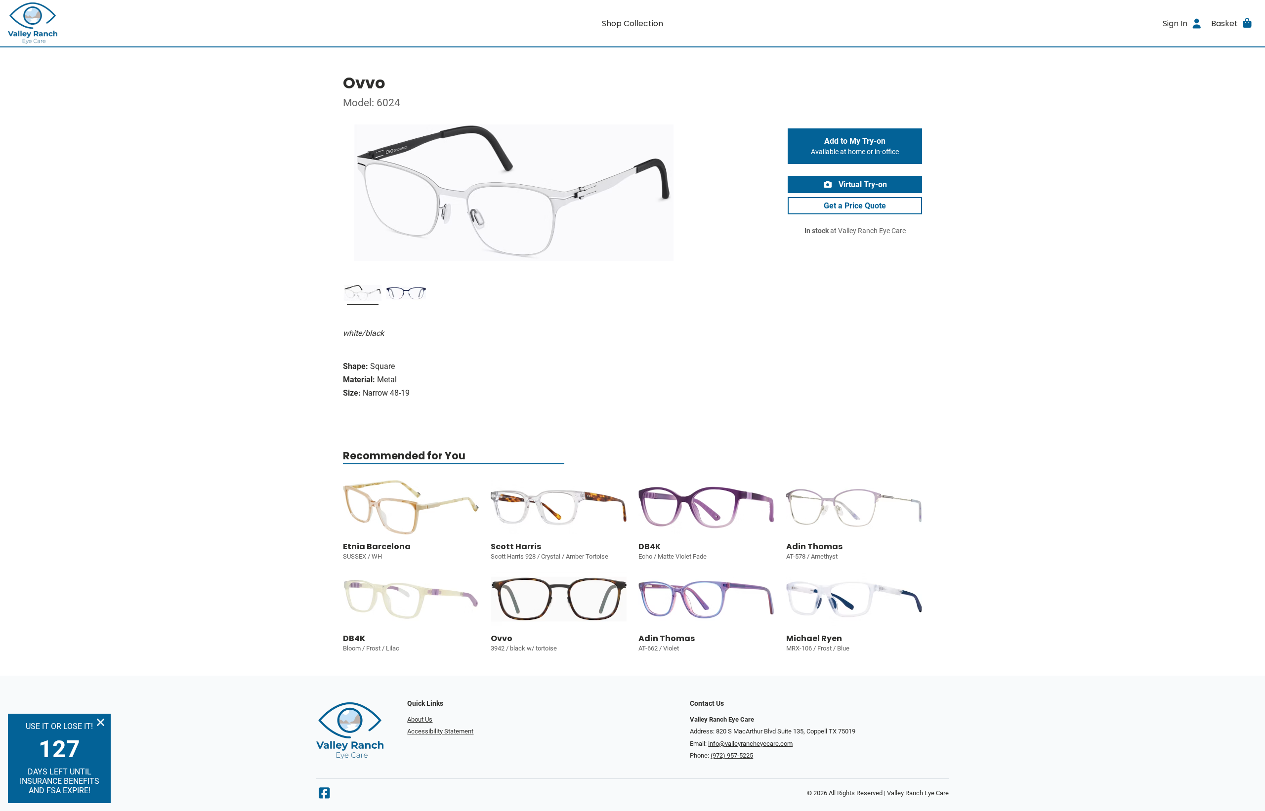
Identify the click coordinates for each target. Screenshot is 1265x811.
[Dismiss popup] (100, 722)
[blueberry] (406, 295)
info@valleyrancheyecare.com (750, 743)
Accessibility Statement (440, 731)
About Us (419, 719)
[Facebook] (324, 795)
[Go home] (164, 23)
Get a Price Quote (855, 205)
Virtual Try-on (862, 184)
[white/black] (362, 295)
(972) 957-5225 (732, 755)
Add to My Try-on (855, 146)
